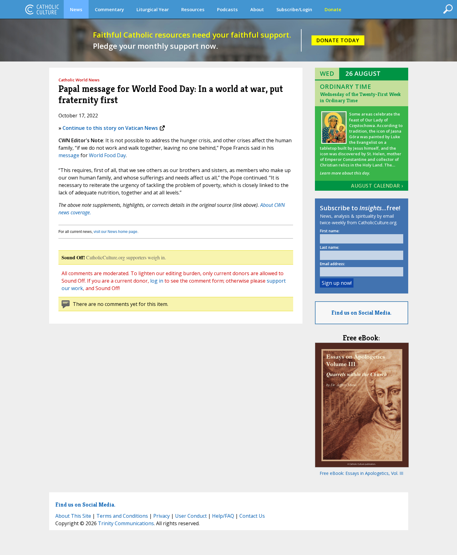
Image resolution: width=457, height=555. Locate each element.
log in (156, 280)
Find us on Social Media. (361, 312)
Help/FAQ (223, 515)
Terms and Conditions (122, 515)
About (257, 9)
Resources (193, 9)
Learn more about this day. (345, 173)
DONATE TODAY (337, 40)
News (76, 9)
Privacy (161, 515)
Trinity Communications (126, 523)
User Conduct (191, 515)
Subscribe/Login (294, 9)
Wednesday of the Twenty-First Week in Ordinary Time (360, 97)
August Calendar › (377, 185)
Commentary (109, 9)
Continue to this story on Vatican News (110, 128)
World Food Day (107, 155)
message (68, 155)
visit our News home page (115, 232)
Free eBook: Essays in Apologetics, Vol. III (361, 473)
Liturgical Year (152, 9)
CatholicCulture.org (42, 9)
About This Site (73, 515)
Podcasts (227, 9)
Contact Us (252, 515)
